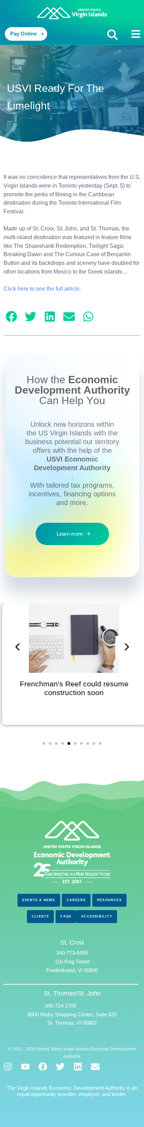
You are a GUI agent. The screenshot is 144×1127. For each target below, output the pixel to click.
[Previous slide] (18, 646)
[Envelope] (95, 1066)
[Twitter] (60, 1066)
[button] (112, 35)
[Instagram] (7, 1066)
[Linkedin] (77, 1066)
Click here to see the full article (41, 289)
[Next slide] (126, 646)
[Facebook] (42, 1066)
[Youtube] (25, 1066)
